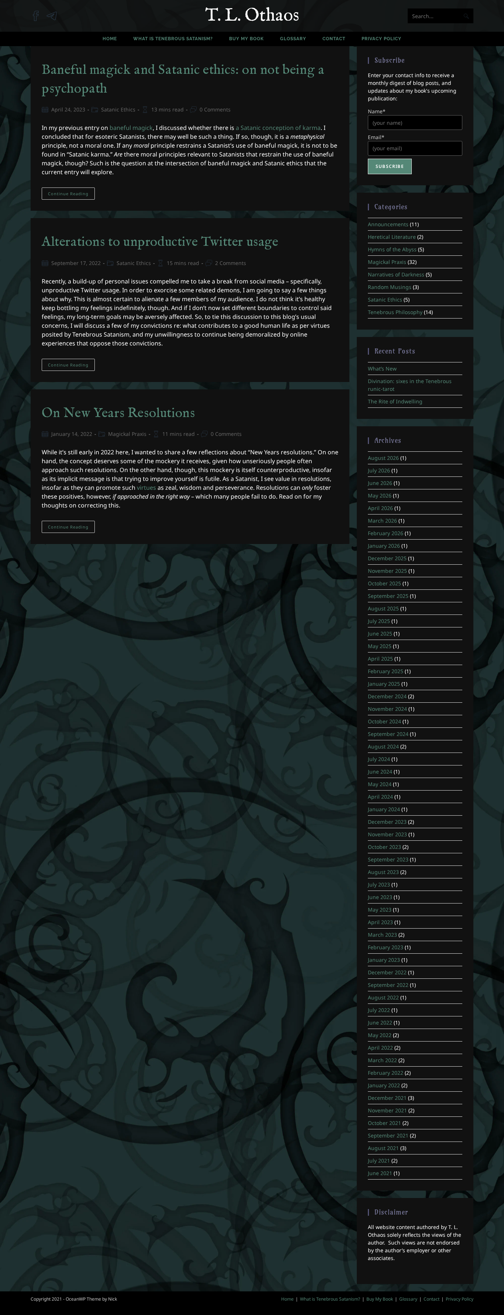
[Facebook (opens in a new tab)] (38, 12)
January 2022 (384, 1085)
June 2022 (380, 1022)
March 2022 (382, 1060)
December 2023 (387, 821)
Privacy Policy (459, 1299)
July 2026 (379, 470)
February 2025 (385, 671)
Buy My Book (379, 1299)
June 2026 (380, 482)
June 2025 (380, 633)
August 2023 (383, 871)
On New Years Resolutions (118, 413)
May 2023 (379, 909)
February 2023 (385, 947)
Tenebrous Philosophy (395, 312)
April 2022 (380, 1047)
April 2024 (380, 796)
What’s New (382, 368)
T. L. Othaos (252, 16)
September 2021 (388, 1135)
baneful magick (131, 128)
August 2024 (383, 746)
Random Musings (389, 286)
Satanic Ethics (118, 109)
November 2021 (387, 1110)
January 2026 (384, 545)
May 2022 (379, 1035)
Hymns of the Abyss (392, 249)
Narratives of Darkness (396, 274)
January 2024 (384, 809)
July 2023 (379, 884)
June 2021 (380, 1173)
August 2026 (383, 457)
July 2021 (379, 1160)
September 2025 (388, 595)
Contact (431, 1299)
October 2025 (384, 583)
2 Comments (230, 262)
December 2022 (387, 972)
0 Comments (215, 109)
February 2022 (385, 1072)
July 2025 (379, 620)
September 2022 (388, 984)
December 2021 (387, 1097)
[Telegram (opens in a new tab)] (54, 12)
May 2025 (379, 646)
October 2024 (384, 721)
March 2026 (382, 520)
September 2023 (388, 859)
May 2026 (379, 495)
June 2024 (380, 771)
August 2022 (383, 997)
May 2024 (379, 784)
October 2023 (384, 846)
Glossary (408, 1299)
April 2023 (380, 922)
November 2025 (387, 570)
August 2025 (383, 608)
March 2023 (382, 934)
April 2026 (380, 508)
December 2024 (387, 696)
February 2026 (385, 533)
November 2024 (387, 708)
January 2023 (384, 959)
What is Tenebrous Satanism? (330, 1299)
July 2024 (379, 759)
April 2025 (380, 658)
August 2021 (383, 1148)
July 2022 (379, 1009)
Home (287, 1299)
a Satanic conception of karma (278, 128)
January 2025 (384, 683)
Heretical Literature (392, 236)
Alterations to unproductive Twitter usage (160, 242)
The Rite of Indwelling (395, 401)
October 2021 (384, 1122)
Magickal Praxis (127, 433)
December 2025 (387, 558)
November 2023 (387, 834)
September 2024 (388, 733)
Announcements (388, 224)
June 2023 (380, 897)
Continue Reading (71, 195)
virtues (146, 487)
